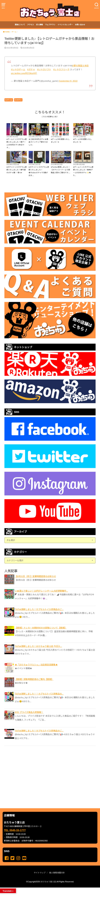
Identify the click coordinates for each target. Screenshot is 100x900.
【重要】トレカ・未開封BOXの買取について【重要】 (40, 628)
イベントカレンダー (65, 25)
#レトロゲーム (18, 69)
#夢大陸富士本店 (80, 65)
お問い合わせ (80, 25)
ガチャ (19, 100)
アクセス (30, 25)
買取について (20, 25)
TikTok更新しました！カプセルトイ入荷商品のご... (39, 609)
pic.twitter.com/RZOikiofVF (24, 73)
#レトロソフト (44, 69)
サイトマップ (40, 873)
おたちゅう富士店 (48, 882)
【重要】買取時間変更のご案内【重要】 (34, 679)
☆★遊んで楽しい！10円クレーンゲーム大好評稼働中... (41, 591)
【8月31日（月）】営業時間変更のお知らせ (35, 576)
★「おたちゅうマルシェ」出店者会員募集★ (36, 665)
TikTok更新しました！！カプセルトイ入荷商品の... (39, 694)
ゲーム (9, 100)
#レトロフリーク (61, 69)
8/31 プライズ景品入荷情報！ (29, 712)
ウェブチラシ (50, 25)
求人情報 (39, 25)
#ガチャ (31, 69)
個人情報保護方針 (57, 873)
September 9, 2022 (68, 81)
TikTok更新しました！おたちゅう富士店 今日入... (38, 646)
